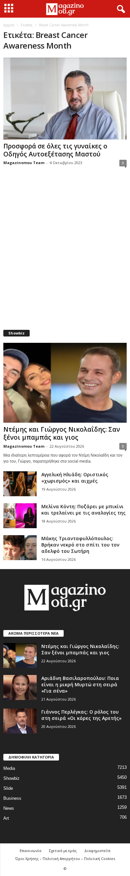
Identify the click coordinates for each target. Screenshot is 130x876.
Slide (8, 788)
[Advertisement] (65, 252)
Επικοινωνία (30, 850)
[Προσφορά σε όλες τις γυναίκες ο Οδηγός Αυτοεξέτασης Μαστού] (65, 98)
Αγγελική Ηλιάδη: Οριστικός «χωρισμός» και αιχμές (74, 477)
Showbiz (11, 778)
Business (12, 798)
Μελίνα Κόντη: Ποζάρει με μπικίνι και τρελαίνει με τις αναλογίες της (83, 509)
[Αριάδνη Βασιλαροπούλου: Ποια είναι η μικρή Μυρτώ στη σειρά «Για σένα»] (20, 687)
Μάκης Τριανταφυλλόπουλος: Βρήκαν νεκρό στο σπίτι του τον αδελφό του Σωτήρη (80, 544)
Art (6, 818)
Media (9, 768)
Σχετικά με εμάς (63, 850)
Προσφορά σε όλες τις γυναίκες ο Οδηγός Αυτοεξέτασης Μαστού (55, 150)
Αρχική (8, 25)
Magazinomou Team (23, 162)
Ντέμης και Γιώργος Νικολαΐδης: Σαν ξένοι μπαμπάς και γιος (61, 433)
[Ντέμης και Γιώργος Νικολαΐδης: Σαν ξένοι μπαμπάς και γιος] (65, 382)
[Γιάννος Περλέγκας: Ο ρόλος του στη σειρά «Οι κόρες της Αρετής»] (20, 721)
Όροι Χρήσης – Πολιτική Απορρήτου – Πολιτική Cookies (65, 858)
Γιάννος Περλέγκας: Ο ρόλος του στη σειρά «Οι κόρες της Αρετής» (81, 715)
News (8, 808)
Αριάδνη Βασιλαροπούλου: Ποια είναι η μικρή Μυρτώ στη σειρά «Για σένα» (80, 684)
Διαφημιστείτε (97, 850)
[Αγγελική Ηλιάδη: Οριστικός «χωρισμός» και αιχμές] (20, 483)
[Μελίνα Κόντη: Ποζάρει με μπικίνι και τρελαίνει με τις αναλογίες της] (20, 515)
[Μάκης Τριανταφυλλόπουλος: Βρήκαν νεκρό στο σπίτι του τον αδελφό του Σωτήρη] (20, 547)
